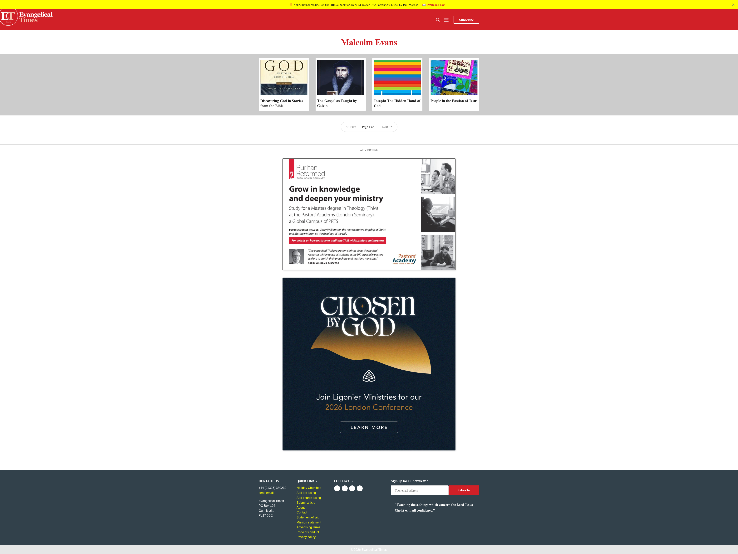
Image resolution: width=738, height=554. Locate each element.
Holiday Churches (309, 487)
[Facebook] (337, 488)
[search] (438, 20)
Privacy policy (306, 537)
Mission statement (309, 522)
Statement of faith (308, 517)
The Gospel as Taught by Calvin (337, 103)
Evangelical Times (374, 549)
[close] (733, 5)
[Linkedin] (360, 488)
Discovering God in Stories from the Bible (281, 103)
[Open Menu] (446, 20)
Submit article (306, 502)
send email (266, 492)
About (301, 507)
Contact (302, 512)
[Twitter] (345, 488)
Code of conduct (308, 532)
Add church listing (309, 497)
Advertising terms (308, 527)
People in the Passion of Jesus (453, 100)
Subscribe (466, 19)
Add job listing (306, 492)
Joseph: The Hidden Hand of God (397, 103)
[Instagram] (352, 488)
